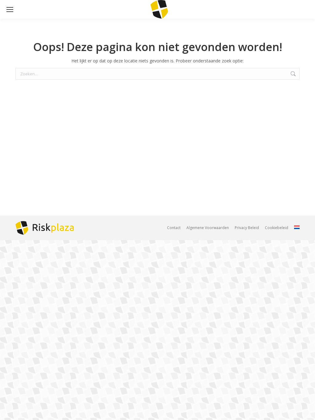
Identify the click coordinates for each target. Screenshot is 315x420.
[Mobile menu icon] (10, 9)
